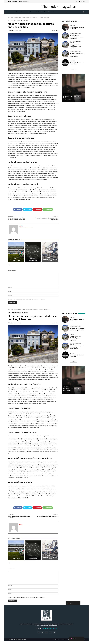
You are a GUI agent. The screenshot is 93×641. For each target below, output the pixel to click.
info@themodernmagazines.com (49, 628)
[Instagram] (76, 1)
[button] (83, 12)
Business (57, 639)
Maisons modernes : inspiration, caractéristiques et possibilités (75, 46)
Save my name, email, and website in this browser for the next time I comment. (27, 299)
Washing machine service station (50, 260)
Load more (73, 69)
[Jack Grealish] (16, 252)
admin (12, 30)
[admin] (9, 31)
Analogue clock (33, 260)
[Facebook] (74, 1)
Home (9, 17)
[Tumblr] (54, 632)
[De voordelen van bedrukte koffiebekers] (65, 27)
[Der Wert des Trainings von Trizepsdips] (65, 62)
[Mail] (81, 1)
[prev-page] (9, 265)
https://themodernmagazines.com (25, 227)
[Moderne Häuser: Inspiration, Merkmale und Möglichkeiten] (65, 35)
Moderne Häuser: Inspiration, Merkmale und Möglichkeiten (77, 37)
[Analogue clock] (33, 252)
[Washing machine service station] (50, 252)
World (15, 258)
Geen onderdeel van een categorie (18, 17)
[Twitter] (84, 1)
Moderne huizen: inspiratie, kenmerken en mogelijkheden (77, 55)
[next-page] (11, 265)
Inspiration (49, 257)
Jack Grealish (16, 260)
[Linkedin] (79, 1)
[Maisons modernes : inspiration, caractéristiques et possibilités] (65, 44)
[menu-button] (67, 12)
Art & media (32, 258)
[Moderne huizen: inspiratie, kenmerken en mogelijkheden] (65, 53)
